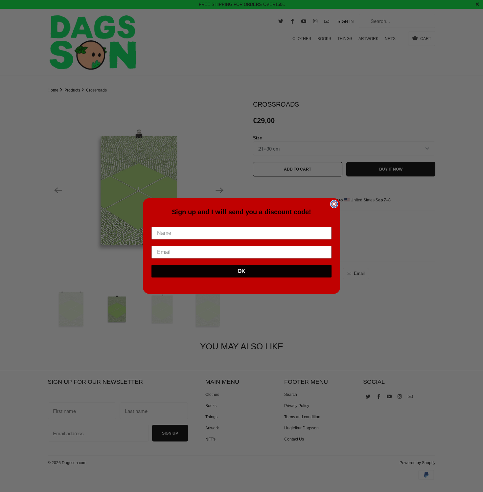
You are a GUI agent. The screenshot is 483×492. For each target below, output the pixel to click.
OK (241, 271)
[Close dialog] (334, 204)
